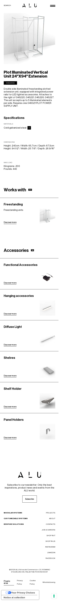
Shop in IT (51, 536)
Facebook (50, 558)
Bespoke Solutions (14, 524)
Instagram (50, 547)
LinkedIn (51, 553)
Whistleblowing (49, 582)
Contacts (50, 524)
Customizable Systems (16, 518)
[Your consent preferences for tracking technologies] (54, 596)
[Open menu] (52, 6)
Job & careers (48, 530)
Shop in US (50, 541)
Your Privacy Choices (23, 592)
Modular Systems (13, 513)
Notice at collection (14, 597)
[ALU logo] (29, 5)
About (52, 518)
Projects (50, 513)
